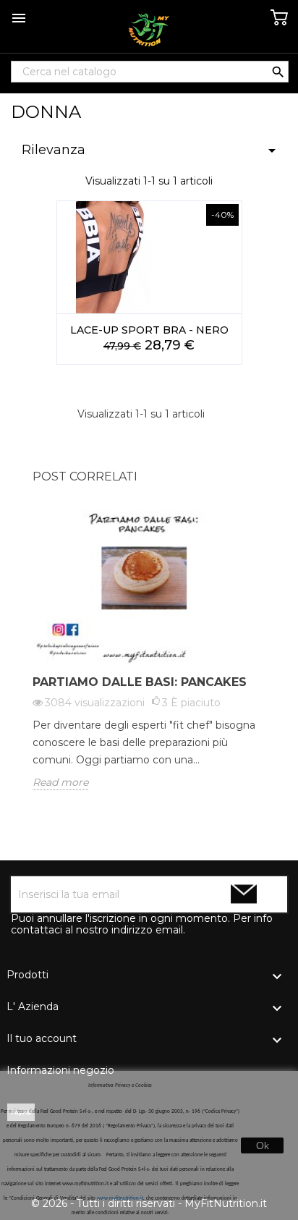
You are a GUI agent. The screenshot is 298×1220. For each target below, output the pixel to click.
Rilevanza (151, 150)
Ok (262, 1145)
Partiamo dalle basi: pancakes (140, 682)
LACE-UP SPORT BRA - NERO (149, 329)
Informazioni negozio (60, 1070)
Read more (60, 782)
